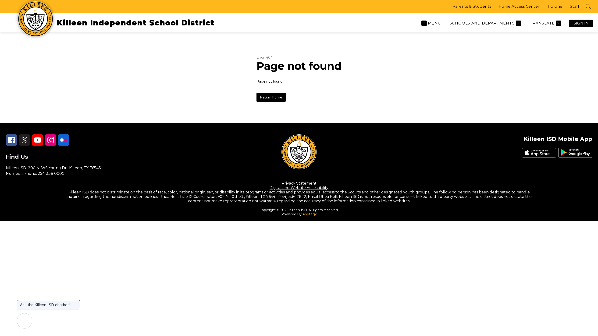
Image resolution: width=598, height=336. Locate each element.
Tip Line (554, 6)
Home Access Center (519, 6)
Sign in (581, 23)
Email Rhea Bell (322, 196)
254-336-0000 (51, 173)
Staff (575, 6)
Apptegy (310, 214)
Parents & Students (471, 6)
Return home (271, 97)
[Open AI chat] (24, 320)
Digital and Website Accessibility (299, 188)
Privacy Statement (299, 183)
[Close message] (76, 302)
